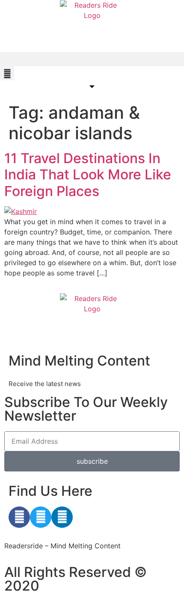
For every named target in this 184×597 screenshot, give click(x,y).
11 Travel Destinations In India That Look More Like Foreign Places (87, 174)
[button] (92, 59)
